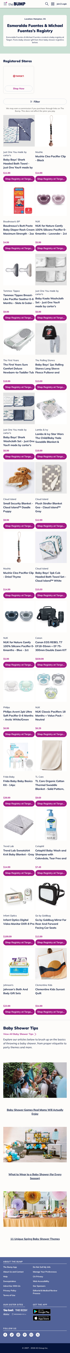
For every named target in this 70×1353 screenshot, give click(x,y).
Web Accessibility (41, 1281)
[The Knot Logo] (8, 1310)
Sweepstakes (9, 1281)
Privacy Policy (9, 1290)
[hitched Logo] (6, 1313)
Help (5, 1276)
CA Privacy (38, 1276)
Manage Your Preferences (45, 1272)
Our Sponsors (39, 1286)
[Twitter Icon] (38, 1335)
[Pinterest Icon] (25, 1335)
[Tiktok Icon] (12, 1335)
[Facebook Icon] (5, 1335)
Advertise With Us (11, 1286)
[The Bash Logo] (21, 1310)
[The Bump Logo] (16, 4)
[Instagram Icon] (18, 1335)
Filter (37, 101)
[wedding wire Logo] (19, 1313)
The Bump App (10, 1267)
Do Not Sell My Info (41, 1267)
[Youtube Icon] (31, 1335)
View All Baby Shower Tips (18, 1034)
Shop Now (18, 88)
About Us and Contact (13, 1272)
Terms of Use (9, 1295)
